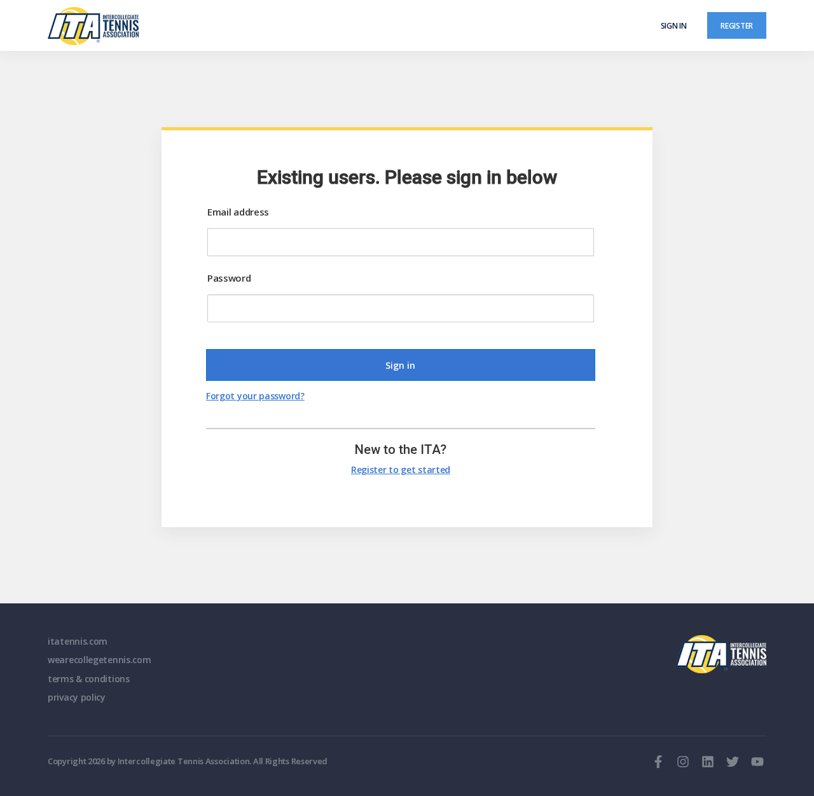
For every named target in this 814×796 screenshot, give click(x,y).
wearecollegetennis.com (99, 660)
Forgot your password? (255, 396)
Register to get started (400, 469)
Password (229, 277)
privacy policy (77, 697)
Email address (238, 211)
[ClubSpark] (227, 26)
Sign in (674, 25)
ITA (720, 654)
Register (737, 25)
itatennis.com (77, 641)
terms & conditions (89, 679)
